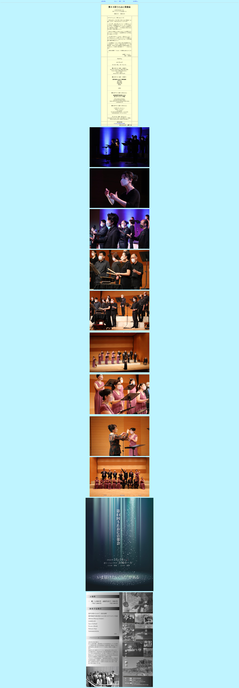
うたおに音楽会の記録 (119, 123)
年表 (124, 1)
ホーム (115, 1)
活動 (120, 1)
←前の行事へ (103, 1)
